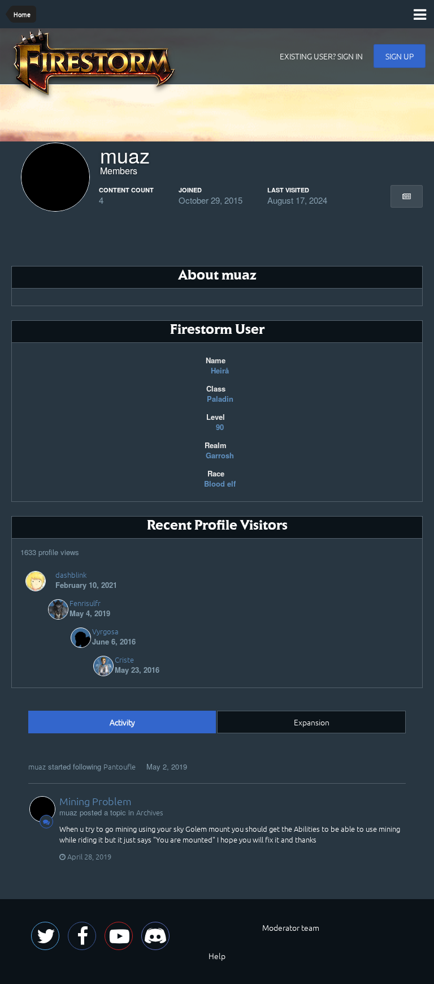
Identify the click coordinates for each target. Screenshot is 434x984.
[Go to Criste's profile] (103, 666)
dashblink (70, 574)
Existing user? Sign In (321, 56)
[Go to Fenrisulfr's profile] (58, 609)
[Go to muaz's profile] (42, 809)
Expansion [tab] (311, 722)
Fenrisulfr (85, 603)
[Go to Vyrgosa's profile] (81, 638)
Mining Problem (95, 800)
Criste (124, 659)
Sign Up (399, 56)
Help (217, 955)
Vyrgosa (105, 631)
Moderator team (290, 927)
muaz (37, 766)
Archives (149, 812)
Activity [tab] (122, 722)
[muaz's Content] (406, 196)
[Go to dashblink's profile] (35, 581)
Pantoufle (119, 766)
